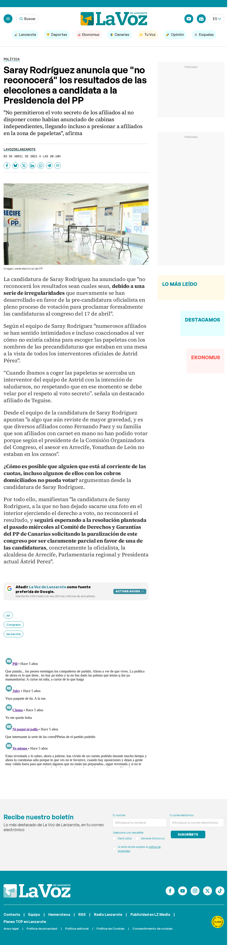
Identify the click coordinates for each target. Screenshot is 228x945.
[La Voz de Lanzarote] (114, 18)
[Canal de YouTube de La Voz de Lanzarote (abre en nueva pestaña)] (188, 18)
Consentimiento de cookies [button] (152, 928)
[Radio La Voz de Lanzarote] (201, 18)
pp (8, 615)
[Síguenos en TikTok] (220, 890)
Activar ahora (128, 591)
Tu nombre (118, 815)
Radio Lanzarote (108, 914)
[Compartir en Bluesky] (15, 165)
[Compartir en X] (23, 165)
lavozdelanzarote (20, 149)
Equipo (34, 914)
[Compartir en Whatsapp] (40, 165)
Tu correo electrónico (181, 815)
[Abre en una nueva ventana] (217, 922)
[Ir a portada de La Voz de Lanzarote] (37, 891)
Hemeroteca (59, 914)
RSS (82, 914)
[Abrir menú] (8, 18)
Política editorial (77, 928)
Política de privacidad (42, 928)
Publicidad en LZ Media (150, 914)
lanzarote (13, 634)
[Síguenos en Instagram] (195, 890)
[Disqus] (76, 711)
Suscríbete (188, 834)
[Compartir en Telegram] (49, 165)
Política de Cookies (110, 928)
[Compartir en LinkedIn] (32, 165)
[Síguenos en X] (207, 890)
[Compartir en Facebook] (7, 165)
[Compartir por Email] (57, 165)
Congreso (13, 624)
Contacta (12, 914)
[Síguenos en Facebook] (170, 890)
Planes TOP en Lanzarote (25, 921)
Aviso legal (11, 928)
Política (12, 59)
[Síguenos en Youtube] (182, 890)
